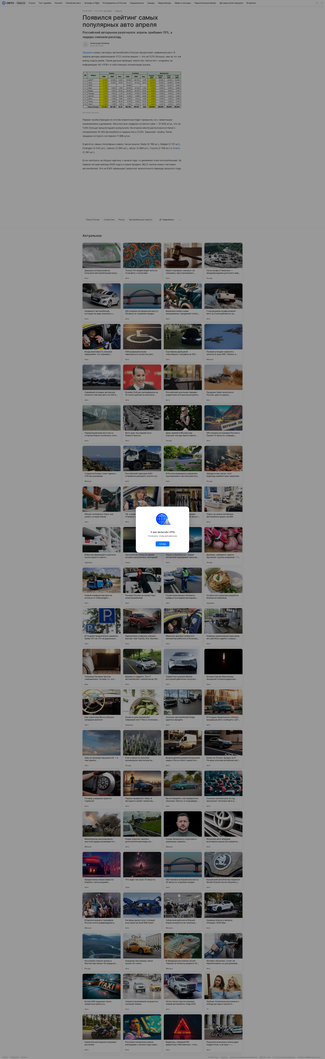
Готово (162, 544)
